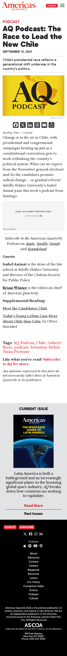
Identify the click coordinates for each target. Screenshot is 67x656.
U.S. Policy (33, 582)
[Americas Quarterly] (18, 6)
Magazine (33, 569)
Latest (34, 578)
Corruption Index (33, 586)
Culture (33, 598)
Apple (30, 244)
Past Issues (33, 513)
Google (54, 244)
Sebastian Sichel (44, 347)
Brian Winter (15, 288)
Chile (41, 343)
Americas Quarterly (10, 234)
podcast (21, 347)
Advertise (33, 557)
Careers (33, 565)
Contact (34, 561)
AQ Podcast (24, 343)
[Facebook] (15, 125)
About (33, 553)
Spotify (41, 244)
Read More (33, 505)
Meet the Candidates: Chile (25, 308)
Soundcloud (37, 249)
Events (33, 590)
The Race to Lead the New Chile (33, 234)
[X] (22, 125)
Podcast (11, 22)
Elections (33, 574)
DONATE (51, 6)
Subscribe (27, 527)
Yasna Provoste (16, 351)
